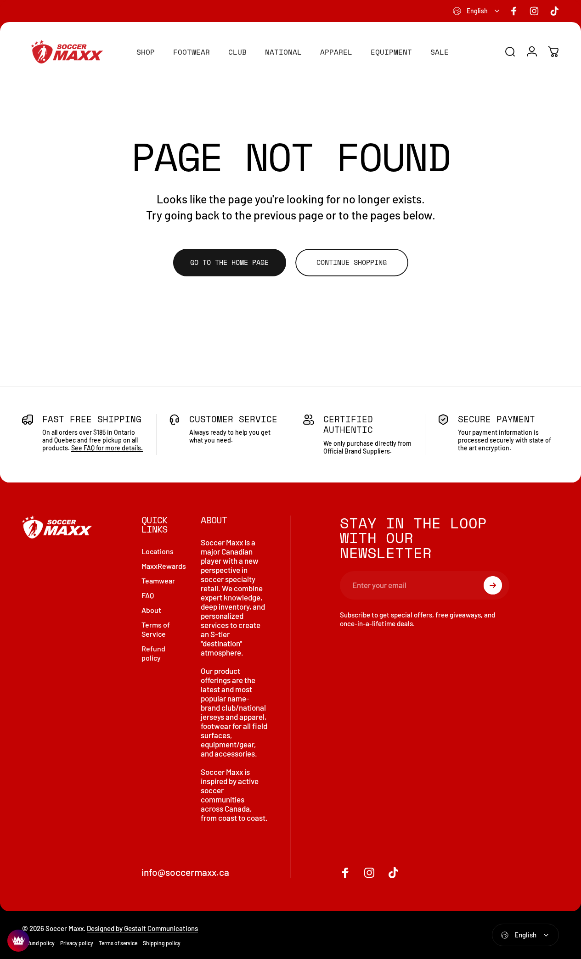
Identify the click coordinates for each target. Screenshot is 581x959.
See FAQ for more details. (107, 448)
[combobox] (477, 11)
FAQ (147, 595)
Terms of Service (155, 629)
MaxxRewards (163, 565)
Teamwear (158, 580)
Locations (157, 551)
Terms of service (118, 943)
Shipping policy (162, 943)
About (151, 610)
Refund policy (153, 653)
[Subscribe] (493, 585)
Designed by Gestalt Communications (142, 928)
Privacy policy (76, 943)
